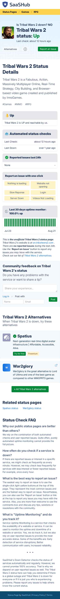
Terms (49, 595)
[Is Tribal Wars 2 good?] (25, 49)
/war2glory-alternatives (15, 362)
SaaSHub (26, 595)
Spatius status (10, 408)
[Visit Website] (56, 365)
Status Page (13, 595)
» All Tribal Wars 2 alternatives (30, 389)
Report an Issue (48, 49)
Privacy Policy (38, 595)
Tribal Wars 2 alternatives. (38, 255)
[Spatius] (6, 337)
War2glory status (32, 408)
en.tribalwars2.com (43, 242)
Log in (6, 296)
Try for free (19, 353)
